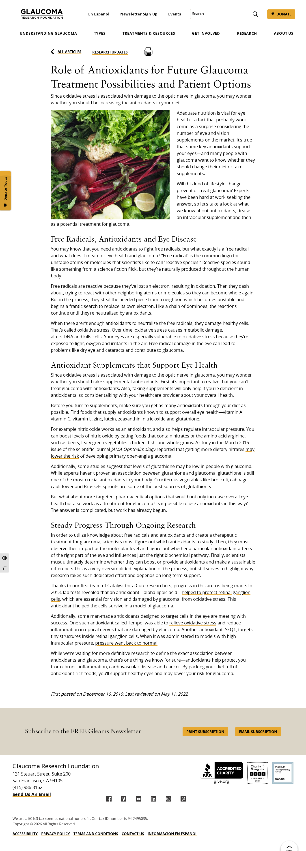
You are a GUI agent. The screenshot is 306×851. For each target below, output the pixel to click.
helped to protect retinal (207, 592)
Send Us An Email (32, 794)
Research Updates (110, 52)
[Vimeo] (124, 799)
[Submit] (255, 14)
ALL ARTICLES (69, 51)
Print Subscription (205, 731)
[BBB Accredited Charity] (221, 773)
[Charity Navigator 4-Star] (257, 773)
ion (247, 592)
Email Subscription (258, 731)
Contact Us (133, 833)
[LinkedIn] (153, 799)
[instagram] (168, 799)
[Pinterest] (183, 799)
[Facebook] (109, 799)
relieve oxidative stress (192, 623)
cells (55, 599)
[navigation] (153, 833)
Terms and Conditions (95, 833)
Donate (283, 14)
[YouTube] (138, 799)
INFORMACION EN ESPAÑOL (172, 833)
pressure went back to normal (126, 643)
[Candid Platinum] (282, 773)
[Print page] (148, 51)
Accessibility (25, 833)
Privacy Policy (55, 833)
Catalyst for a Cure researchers (139, 586)
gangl (238, 592)
